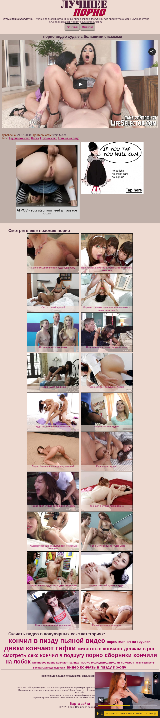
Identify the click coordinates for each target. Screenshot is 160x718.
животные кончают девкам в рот (116, 648)
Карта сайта (80, 703)
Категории (72, 27)
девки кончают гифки (40, 648)
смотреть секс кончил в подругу (43, 655)
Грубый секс (48, 138)
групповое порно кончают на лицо (55, 662)
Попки (35, 138)
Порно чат (87, 27)
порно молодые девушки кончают (107, 662)
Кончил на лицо (68, 138)
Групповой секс (19, 138)
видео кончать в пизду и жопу (96, 667)
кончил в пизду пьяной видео (57, 640)
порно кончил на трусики (128, 641)
